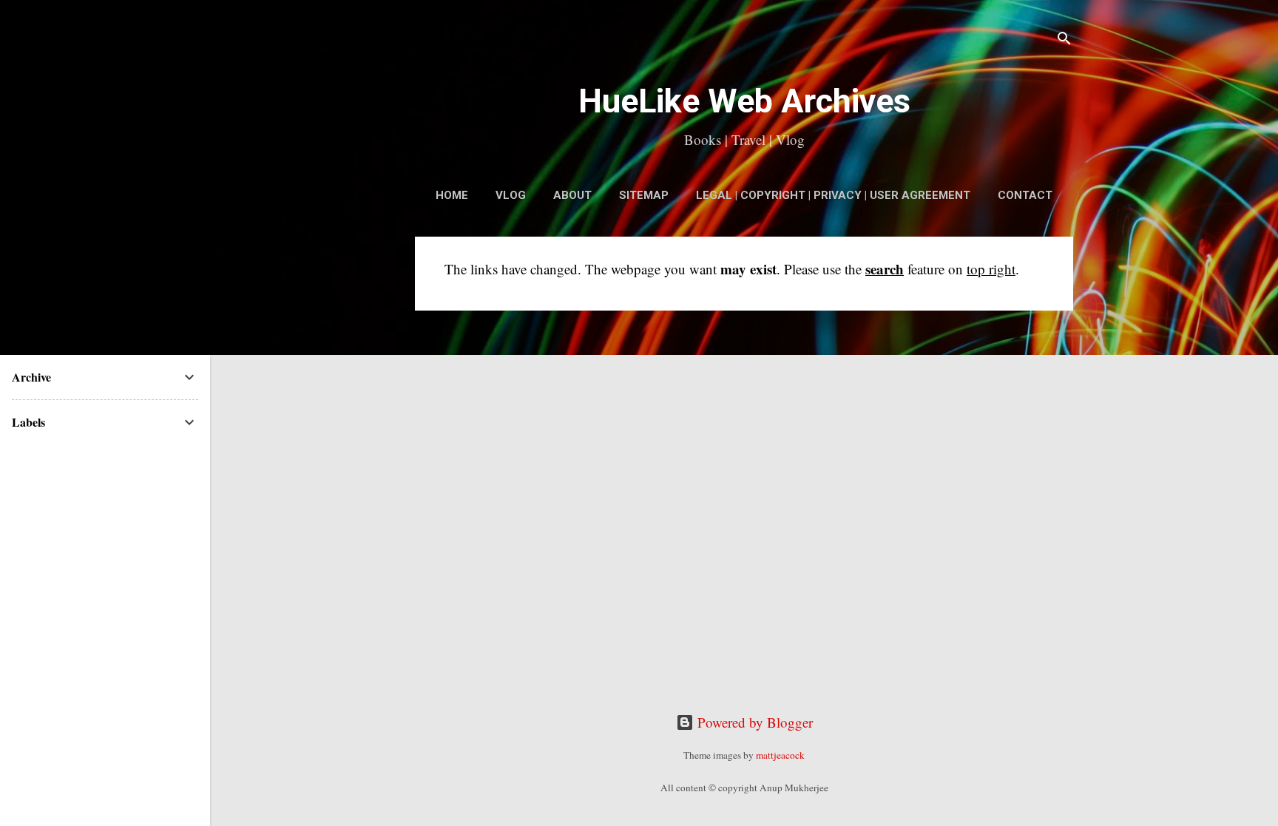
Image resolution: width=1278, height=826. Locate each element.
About (572, 195)
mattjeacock (780, 755)
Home (452, 195)
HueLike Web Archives (744, 101)
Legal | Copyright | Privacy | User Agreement (833, 195)
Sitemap (644, 195)
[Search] (1064, 40)
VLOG (511, 195)
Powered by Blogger (753, 722)
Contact (1025, 195)
